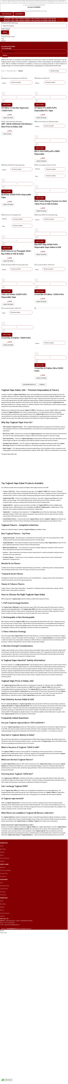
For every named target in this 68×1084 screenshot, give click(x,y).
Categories (4, 879)
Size (36, 176)
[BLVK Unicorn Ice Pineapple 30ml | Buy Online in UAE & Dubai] (11, 215)
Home (3, 71)
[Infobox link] (32, 921)
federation (3, 843)
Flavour (37, 219)
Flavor (37, 269)
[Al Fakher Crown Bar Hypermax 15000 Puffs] (14, 78)
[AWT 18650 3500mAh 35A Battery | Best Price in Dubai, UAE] (11, 121)
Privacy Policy (4, 873)
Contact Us (3, 876)
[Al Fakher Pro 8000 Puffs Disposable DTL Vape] (42, 78)
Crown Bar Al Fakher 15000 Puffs (16, 338)
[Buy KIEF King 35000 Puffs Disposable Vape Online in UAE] (46, 215)
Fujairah (2, 861)
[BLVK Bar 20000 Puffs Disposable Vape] (13, 165)
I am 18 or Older (6, 14)
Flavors (4, 83)
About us (2, 867)
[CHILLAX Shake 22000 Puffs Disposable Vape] (14, 264)
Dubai (1, 846)
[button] (7, 134)
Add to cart (7, 104)
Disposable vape (4, 885)
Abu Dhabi (3, 849)
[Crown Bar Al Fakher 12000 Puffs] (44, 264)
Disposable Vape (11, 71)
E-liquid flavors (4, 888)
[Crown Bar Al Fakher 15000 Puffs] (11, 308)
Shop (1, 882)
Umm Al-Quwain (4, 858)
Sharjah (2, 852)
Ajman (2, 855)
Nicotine (37, 169)
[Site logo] (9, 22)
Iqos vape (2, 891)
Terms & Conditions (5, 870)
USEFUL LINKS (4, 864)
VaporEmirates (37, 59)
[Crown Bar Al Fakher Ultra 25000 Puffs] (50, 323)
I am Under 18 (19, 14)
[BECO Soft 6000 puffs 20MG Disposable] (46, 121)
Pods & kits (3, 895)
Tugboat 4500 (9, 398)
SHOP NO (59, 18)
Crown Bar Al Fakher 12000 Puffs (49, 294)
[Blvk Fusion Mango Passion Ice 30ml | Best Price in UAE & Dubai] (45, 165)
